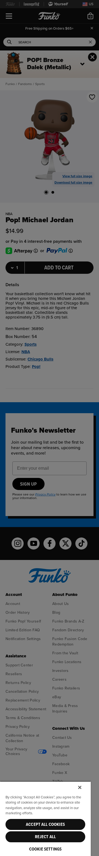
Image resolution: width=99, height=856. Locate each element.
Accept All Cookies (45, 824)
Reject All (45, 837)
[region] (45, 818)
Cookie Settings (45, 849)
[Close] (79, 787)
